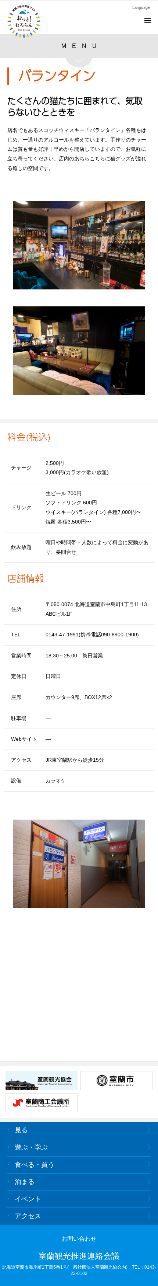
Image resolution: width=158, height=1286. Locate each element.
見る (21, 1130)
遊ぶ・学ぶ (31, 1147)
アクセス (28, 1216)
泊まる (25, 1181)
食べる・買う (34, 1164)
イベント (28, 1199)
